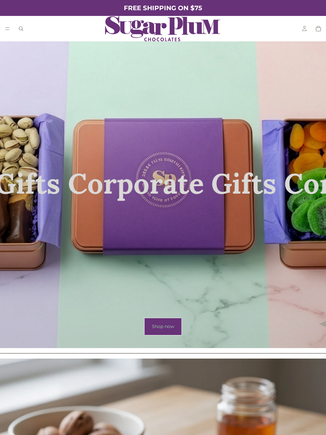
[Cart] (318, 29)
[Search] (21, 29)
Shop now (163, 326)
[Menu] (7, 28)
